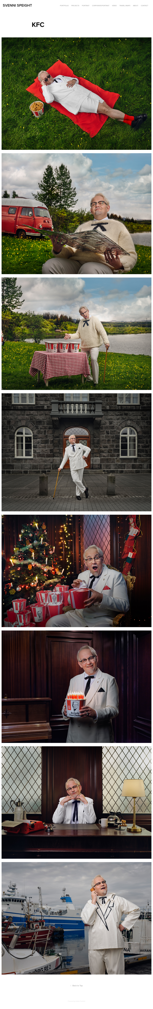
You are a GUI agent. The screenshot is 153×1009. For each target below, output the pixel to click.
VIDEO (114, 5)
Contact (144, 5)
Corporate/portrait (100, 5)
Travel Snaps (124, 5)
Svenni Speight (17, 5)
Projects (75, 5)
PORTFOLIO (64, 5)
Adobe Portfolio (80, 1001)
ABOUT (135, 5)
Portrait (85, 5)
